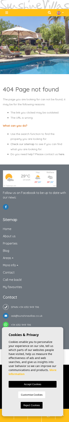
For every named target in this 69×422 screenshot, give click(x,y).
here (61, 154)
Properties (10, 243)
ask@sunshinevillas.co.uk (25, 316)
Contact (9, 272)
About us (9, 236)
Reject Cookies (31, 405)
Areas (7, 258)
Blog (6, 251)
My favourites (12, 287)
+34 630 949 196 (20, 324)
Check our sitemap (22, 144)
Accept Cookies (32, 384)
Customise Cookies (32, 394)
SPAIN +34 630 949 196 (24, 307)
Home (7, 229)
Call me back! (12, 280)
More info (9, 265)
